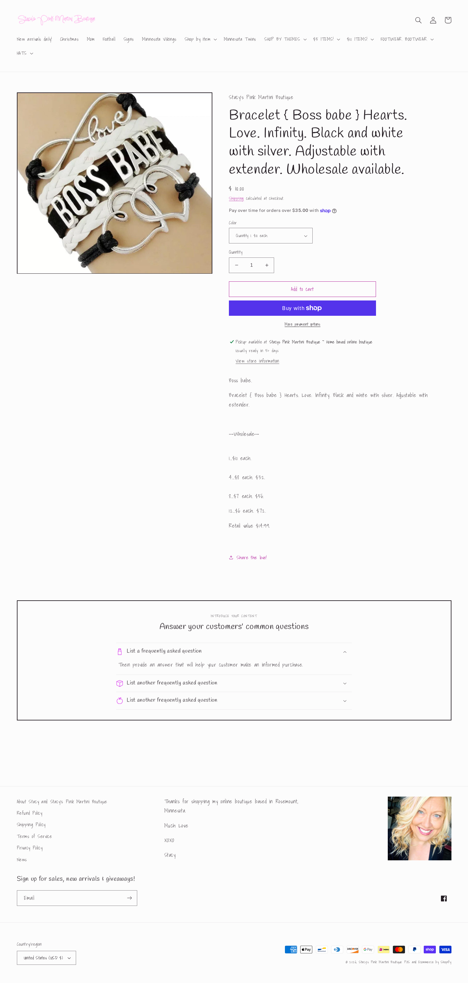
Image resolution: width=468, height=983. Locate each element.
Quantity (235, 252)
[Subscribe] (129, 898)
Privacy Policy (30, 847)
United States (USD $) (43, 957)
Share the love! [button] (252, 557)
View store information (257, 361)
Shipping (236, 198)
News (22, 859)
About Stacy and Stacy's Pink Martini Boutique (62, 801)
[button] (200, 39)
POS (407, 962)
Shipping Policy (31, 824)
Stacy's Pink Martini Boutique (380, 962)
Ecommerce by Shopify (434, 962)
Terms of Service (34, 836)
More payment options (303, 324)
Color (233, 223)
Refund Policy (29, 813)
